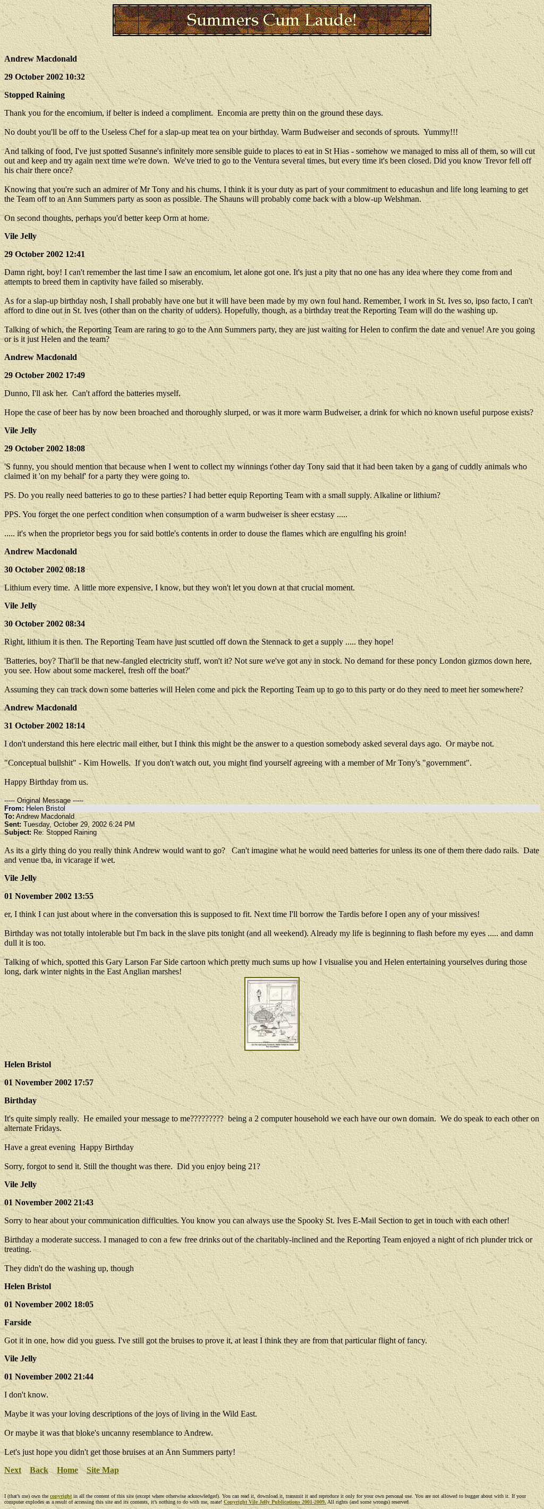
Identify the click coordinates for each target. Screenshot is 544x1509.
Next (12, 1469)
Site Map (103, 1469)
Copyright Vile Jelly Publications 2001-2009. (275, 1502)
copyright (61, 1496)
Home (67, 1469)
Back (39, 1469)
